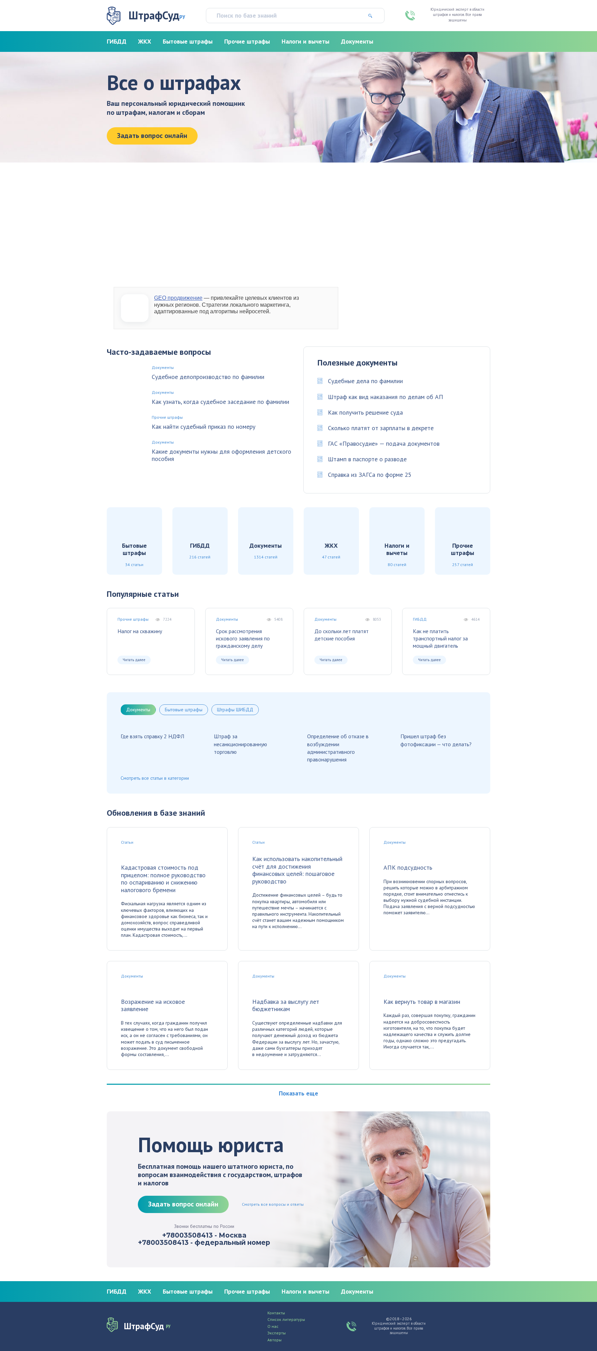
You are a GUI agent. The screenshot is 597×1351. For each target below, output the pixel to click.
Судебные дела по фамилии (365, 381)
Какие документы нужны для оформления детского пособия (221, 455)
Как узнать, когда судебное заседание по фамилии (220, 402)
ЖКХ (144, 41)
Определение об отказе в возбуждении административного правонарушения (338, 748)
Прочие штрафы (247, 41)
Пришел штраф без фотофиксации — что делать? (436, 740)
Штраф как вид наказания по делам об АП (385, 397)
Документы (357, 41)
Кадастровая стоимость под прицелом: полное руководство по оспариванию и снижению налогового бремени (163, 879)
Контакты (276, 1313)
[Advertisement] (298, 224)
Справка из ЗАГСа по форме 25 (369, 475)
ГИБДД (116, 41)
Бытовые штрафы (187, 41)
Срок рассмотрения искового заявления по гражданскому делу (243, 638)
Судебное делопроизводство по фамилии (208, 377)
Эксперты (276, 1333)
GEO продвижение (178, 298)
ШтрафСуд (157, 15)
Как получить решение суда (365, 412)
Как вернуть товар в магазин (421, 1002)
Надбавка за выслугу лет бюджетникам (285, 1005)
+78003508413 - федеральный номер (204, 1243)
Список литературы (286, 1319)
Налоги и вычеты (305, 41)
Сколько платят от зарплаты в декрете (381, 428)
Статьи (127, 842)
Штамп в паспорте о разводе (367, 459)
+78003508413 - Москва (204, 1235)
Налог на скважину (139, 631)
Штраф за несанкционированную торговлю (240, 744)
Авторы (274, 1340)
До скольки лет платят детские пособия (341, 635)
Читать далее (134, 659)
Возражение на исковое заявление (153, 1005)
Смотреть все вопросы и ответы (273, 1204)
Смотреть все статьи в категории (155, 778)
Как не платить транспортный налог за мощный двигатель (440, 638)
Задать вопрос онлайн (152, 135)
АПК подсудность (407, 867)
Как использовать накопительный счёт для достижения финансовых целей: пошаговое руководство (297, 870)
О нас (272, 1326)
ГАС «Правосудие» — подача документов (383, 443)
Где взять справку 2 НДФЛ (152, 736)
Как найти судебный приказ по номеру (203, 427)
